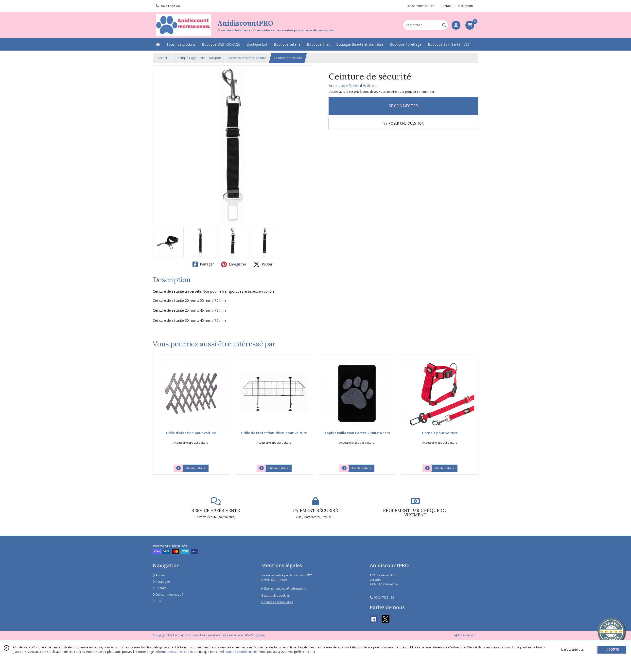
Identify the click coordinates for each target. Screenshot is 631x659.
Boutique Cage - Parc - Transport (198, 58)
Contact (445, 6)
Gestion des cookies (275, 595)
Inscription (465, 6)
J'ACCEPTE (612, 649)
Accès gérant (466, 635)
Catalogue (162, 582)
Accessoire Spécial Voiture (247, 58)
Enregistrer (237, 264)
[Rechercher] (444, 25)
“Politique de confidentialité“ (238, 652)
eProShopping (254, 635)
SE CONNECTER (403, 106)
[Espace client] (456, 25)
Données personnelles (277, 602)
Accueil (163, 58)
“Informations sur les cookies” (175, 652)
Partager (206, 264)
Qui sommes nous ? (169, 594)
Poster (266, 264)
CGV (158, 601)
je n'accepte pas (572, 649)
